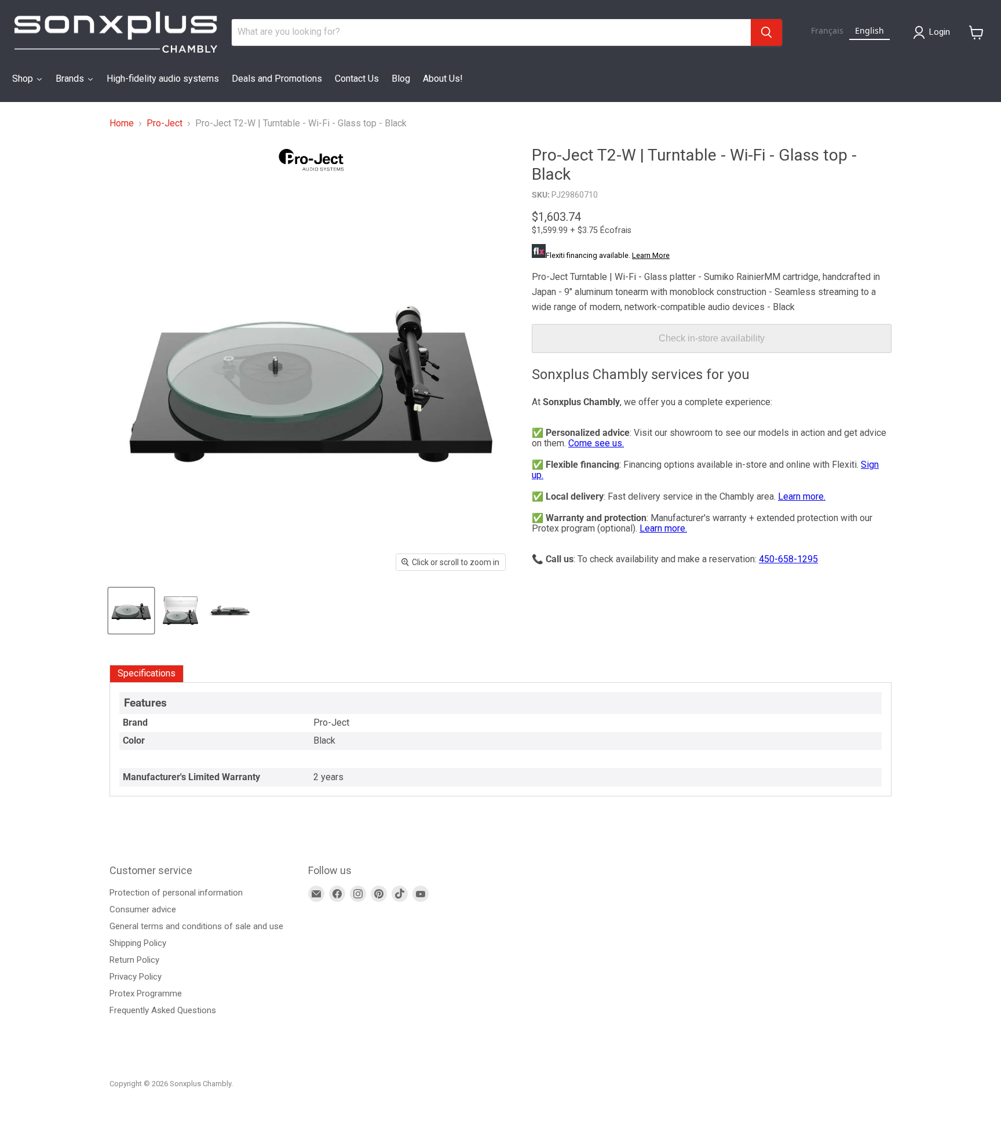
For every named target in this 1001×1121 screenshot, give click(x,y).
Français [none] (827, 30)
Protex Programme (145, 993)
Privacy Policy (135, 976)
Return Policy (134, 960)
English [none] (869, 30)
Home (121, 123)
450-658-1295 (788, 559)
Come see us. (596, 443)
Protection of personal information (176, 892)
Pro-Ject (164, 123)
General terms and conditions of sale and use (196, 926)
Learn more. (801, 496)
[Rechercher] (766, 32)
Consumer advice (142, 909)
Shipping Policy (137, 943)
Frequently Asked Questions (162, 1010)
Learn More (651, 255)
